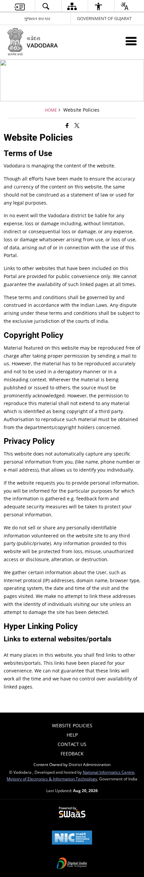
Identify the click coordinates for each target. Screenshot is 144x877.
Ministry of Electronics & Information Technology (52, 778)
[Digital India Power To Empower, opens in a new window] (72, 864)
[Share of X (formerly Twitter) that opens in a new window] (77, 125)
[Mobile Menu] (131, 41)
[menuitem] (19, 6)
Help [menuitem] (72, 735)
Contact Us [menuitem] (72, 744)
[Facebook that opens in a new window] (67, 125)
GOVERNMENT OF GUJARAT (104, 18)
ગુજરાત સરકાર (37, 18)
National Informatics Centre (108, 772)
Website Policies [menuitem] (72, 725)
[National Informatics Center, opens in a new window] (72, 838)
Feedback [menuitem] (72, 753)
